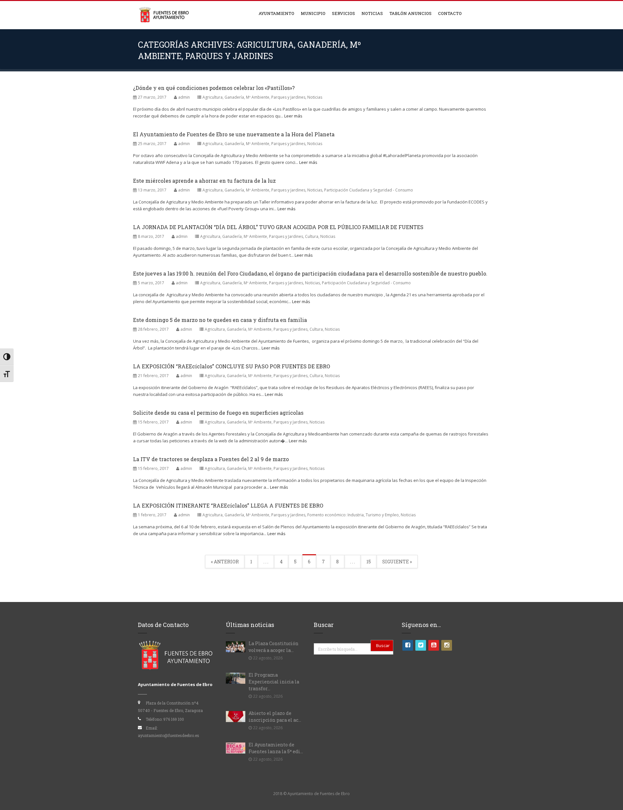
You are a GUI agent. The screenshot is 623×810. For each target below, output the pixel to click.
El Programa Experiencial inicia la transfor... (274, 682)
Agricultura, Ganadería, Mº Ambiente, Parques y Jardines (253, 97)
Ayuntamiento (276, 13)
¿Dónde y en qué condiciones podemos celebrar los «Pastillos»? (214, 87)
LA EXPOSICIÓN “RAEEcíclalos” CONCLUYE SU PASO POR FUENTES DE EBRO (231, 366)
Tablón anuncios (410, 13)
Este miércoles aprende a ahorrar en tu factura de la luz (204, 180)
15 (368, 561)
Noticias (372, 13)
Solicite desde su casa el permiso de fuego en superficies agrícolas (218, 412)
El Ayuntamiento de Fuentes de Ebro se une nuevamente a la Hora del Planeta (234, 134)
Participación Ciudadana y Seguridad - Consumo (368, 190)
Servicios (343, 13)
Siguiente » (397, 561)
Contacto (450, 13)
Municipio (313, 13)
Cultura (311, 236)
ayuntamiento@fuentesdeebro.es (168, 735)
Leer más (293, 116)
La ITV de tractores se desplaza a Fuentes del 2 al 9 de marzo (211, 459)
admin (184, 97)
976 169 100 (173, 719)
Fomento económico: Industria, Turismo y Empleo (353, 514)
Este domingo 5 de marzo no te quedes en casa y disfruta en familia (220, 319)
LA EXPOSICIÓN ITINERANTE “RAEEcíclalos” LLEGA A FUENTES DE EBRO (228, 505)
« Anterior (225, 561)
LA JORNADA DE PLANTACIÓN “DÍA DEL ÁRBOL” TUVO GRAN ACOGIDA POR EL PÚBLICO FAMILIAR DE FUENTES (278, 227)
